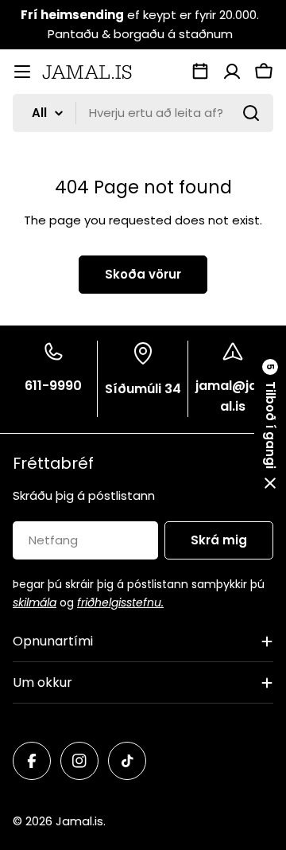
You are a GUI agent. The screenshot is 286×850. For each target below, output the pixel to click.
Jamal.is (79, 821)
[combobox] (143, 113)
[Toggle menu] (22, 71)
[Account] (232, 71)
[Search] (251, 113)
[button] (270, 425)
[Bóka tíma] (200, 71)
